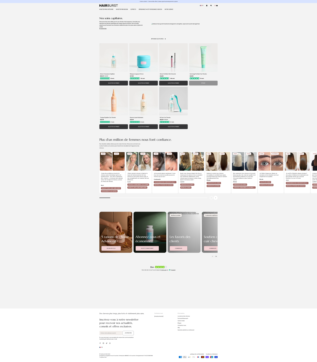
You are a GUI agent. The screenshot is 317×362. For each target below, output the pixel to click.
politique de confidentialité (197, 354)
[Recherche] (211, 5)
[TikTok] (106, 343)
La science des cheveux (184, 316)
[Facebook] (100, 343)
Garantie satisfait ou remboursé (186, 330)
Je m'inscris (128, 333)
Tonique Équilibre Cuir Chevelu (108, 117)
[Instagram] (103, 343)
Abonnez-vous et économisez (148, 239)
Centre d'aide (181, 320)
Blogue (179, 323)
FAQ (179, 327)
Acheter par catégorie (106, 9)
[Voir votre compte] (207, 5)
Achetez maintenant (147, 248)
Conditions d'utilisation (212, 354)
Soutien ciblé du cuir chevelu (216, 239)
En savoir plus (102, 28)
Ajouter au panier (113, 83)
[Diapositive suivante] (216, 198)
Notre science (169, 9)
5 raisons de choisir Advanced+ (115, 239)
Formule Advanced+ (183, 318)
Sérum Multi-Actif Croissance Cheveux (150, 9)
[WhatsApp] (110, 343)
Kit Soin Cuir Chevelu (165, 117)
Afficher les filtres (157, 39)
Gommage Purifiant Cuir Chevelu (198, 74)
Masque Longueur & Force (136, 74)
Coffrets (133, 9)
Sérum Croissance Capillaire (107, 74)
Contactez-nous (182, 325)
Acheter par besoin (122, 9)
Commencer (178, 248)
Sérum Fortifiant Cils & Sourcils (168, 74)
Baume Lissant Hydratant (136, 117)
